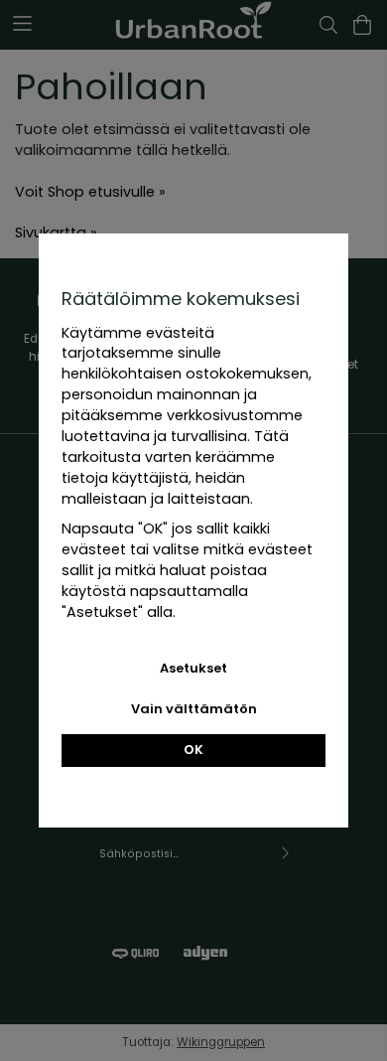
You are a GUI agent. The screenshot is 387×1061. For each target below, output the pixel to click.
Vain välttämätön (194, 708)
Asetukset (193, 668)
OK (193, 749)
